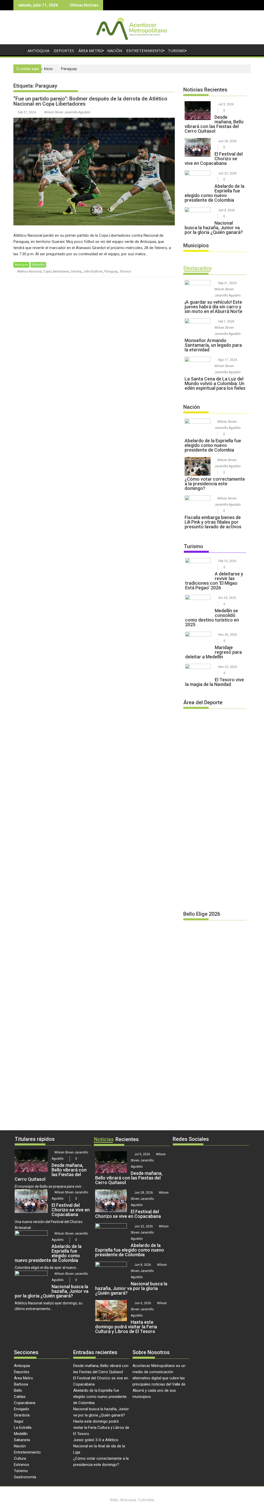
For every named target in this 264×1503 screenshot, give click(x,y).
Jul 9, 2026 (226, 104)
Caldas (20, 1396)
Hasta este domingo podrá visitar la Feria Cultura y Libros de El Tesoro (101, 1427)
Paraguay (111, 271)
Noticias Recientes (205, 90)
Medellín (21, 1433)
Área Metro (90, 50)
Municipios (196, 245)
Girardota (22, 1415)
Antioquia (38, 50)
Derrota (76, 271)
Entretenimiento (144, 50)
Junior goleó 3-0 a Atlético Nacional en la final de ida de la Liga (99, 1446)
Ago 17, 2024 (227, 360)
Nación (114, 50)
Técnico (125, 271)
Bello (18, 1390)
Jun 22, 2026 (227, 173)
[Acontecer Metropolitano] (18, 49)
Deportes (64, 50)
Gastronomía (25, 1477)
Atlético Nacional (29, 271)
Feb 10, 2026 (227, 561)
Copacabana (24, 1402)
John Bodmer (93, 271)
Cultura (20, 1458)
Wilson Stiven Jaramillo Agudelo (67, 112)
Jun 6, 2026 (142, 1303)
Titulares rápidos (35, 1139)
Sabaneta (22, 1440)
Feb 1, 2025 (226, 321)
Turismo (177, 50)
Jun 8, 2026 (226, 210)
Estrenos (21, 1464)
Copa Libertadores (56, 271)
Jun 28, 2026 (227, 141)
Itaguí (18, 1421)
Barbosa (21, 1384)
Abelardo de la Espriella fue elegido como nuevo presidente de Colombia (100, 1396)
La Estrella (22, 1427)
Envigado (21, 1409)
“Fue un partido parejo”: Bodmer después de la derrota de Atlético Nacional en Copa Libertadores (90, 101)
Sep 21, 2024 (227, 283)
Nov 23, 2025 (227, 667)
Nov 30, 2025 (227, 634)
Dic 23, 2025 (227, 598)
